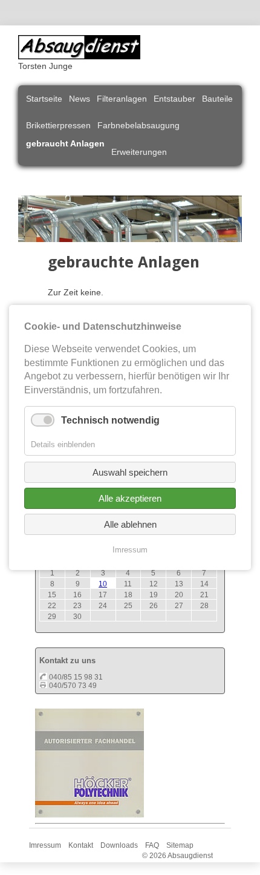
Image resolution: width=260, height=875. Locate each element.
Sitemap (179, 845)
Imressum (45, 845)
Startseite (44, 98)
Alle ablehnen (130, 524)
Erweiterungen (139, 152)
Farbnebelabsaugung (138, 125)
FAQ (152, 845)
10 (103, 584)
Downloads (119, 845)
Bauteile (217, 98)
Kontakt (80, 845)
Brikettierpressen (58, 125)
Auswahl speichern (130, 472)
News (79, 98)
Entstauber (174, 98)
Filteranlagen (122, 98)
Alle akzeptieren (130, 498)
